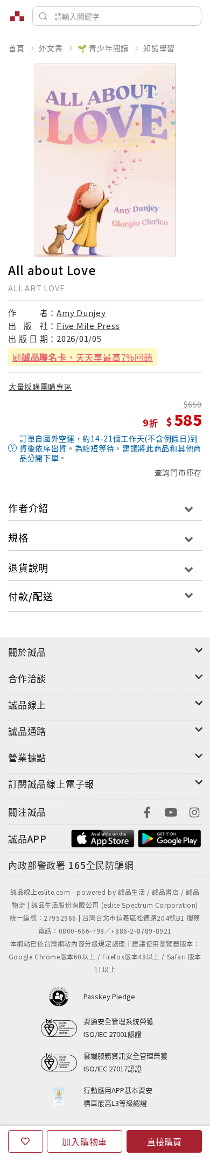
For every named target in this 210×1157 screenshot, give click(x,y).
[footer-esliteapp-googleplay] (169, 837)
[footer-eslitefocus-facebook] (147, 811)
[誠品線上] (17, 16)
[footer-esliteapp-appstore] (103, 837)
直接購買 (164, 1141)
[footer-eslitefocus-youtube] (170, 811)
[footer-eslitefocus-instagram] (194, 811)
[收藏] (25, 1141)
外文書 (50, 48)
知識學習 (159, 48)
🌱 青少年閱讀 (103, 48)
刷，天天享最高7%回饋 (82, 356)
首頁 (17, 48)
